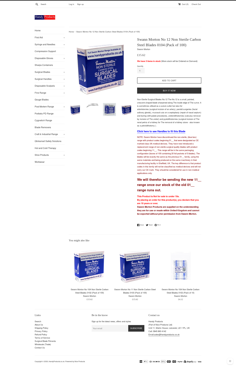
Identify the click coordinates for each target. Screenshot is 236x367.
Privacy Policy (41, 331)
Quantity (140, 66)
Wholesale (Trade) (43, 344)
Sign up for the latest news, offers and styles (111, 321)
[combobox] (54, 4)
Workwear (40, 161)
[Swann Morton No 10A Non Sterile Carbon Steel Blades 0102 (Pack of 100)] (89, 265)
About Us (39, 324)
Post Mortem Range (50, 106)
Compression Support (45, 51)
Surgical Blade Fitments (45, 341)
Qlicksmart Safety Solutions (48, 141)
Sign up (80, 4)
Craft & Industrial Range (50, 134)
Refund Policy (41, 334)
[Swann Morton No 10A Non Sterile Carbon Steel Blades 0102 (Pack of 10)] (180, 265)
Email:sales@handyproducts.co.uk (164, 334)
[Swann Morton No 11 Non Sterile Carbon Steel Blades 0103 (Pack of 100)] (135, 265)
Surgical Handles (50, 78)
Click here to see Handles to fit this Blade (161, 131)
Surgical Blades (50, 72)
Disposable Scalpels (50, 85)
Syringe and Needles (50, 44)
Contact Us (40, 347)
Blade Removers (43, 127)
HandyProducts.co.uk (56, 361)
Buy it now (169, 90)
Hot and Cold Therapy (45, 148)
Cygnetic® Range (43, 120)
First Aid (50, 37)
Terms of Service (42, 337)
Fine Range (50, 92)
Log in (71, 4)
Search (38, 321)
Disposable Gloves (50, 58)
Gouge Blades (42, 99)
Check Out (196, 4)
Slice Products (50, 154)
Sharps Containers (44, 65)
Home (38, 30)
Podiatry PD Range (44, 113)
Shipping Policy (41, 327)
